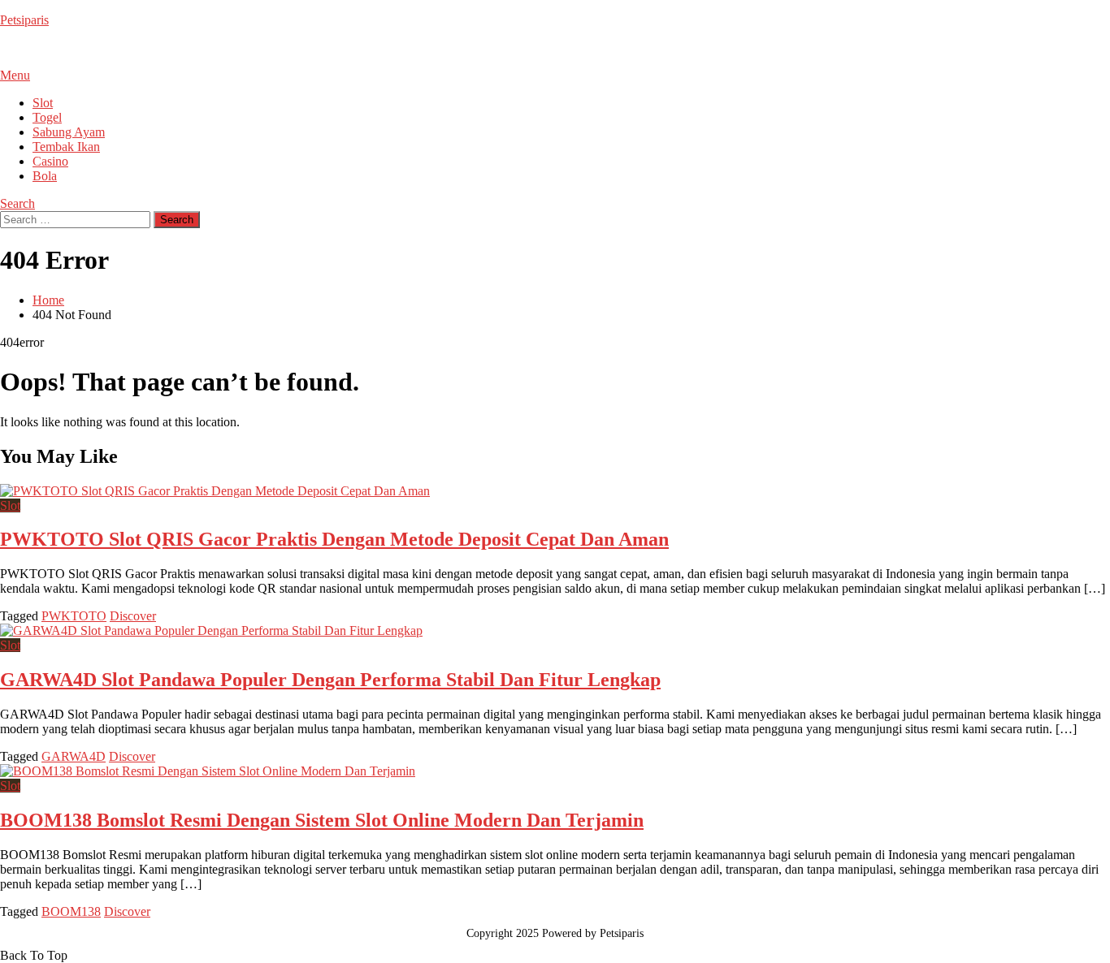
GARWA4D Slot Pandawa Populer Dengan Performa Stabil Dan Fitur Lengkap (330, 679)
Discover (133, 616)
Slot (43, 103)
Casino (50, 161)
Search (17, 203)
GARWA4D (73, 756)
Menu (15, 75)
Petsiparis (24, 20)
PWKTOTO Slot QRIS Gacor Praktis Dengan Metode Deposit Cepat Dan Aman (334, 539)
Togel (47, 117)
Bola (45, 176)
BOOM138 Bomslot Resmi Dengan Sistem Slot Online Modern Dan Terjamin (322, 820)
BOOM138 (71, 911)
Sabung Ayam (69, 132)
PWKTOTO (73, 616)
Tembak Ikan (66, 146)
